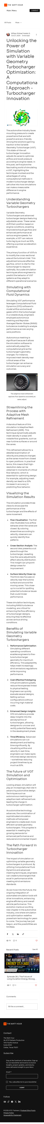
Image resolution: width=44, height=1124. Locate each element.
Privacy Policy (9, 1113)
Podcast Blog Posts (28, 1110)
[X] (15, 1101)
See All (35, 949)
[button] (12, 10)
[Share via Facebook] (7, 934)
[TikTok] (8, 1101)
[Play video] (22, 117)
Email (8, 1072)
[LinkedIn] (19, 1101)
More (17, 23)
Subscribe (8, 1053)
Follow (7, 1097)
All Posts (7, 23)
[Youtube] (5, 1101)
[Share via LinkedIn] (18, 934)
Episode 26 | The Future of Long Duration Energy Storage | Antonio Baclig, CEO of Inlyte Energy (21, 977)
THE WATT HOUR (15, 5)
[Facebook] (12, 1101)
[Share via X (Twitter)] (13, 934)
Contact (7, 1033)
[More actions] (36, 34)
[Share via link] (23, 934)
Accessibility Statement (12, 1115)
